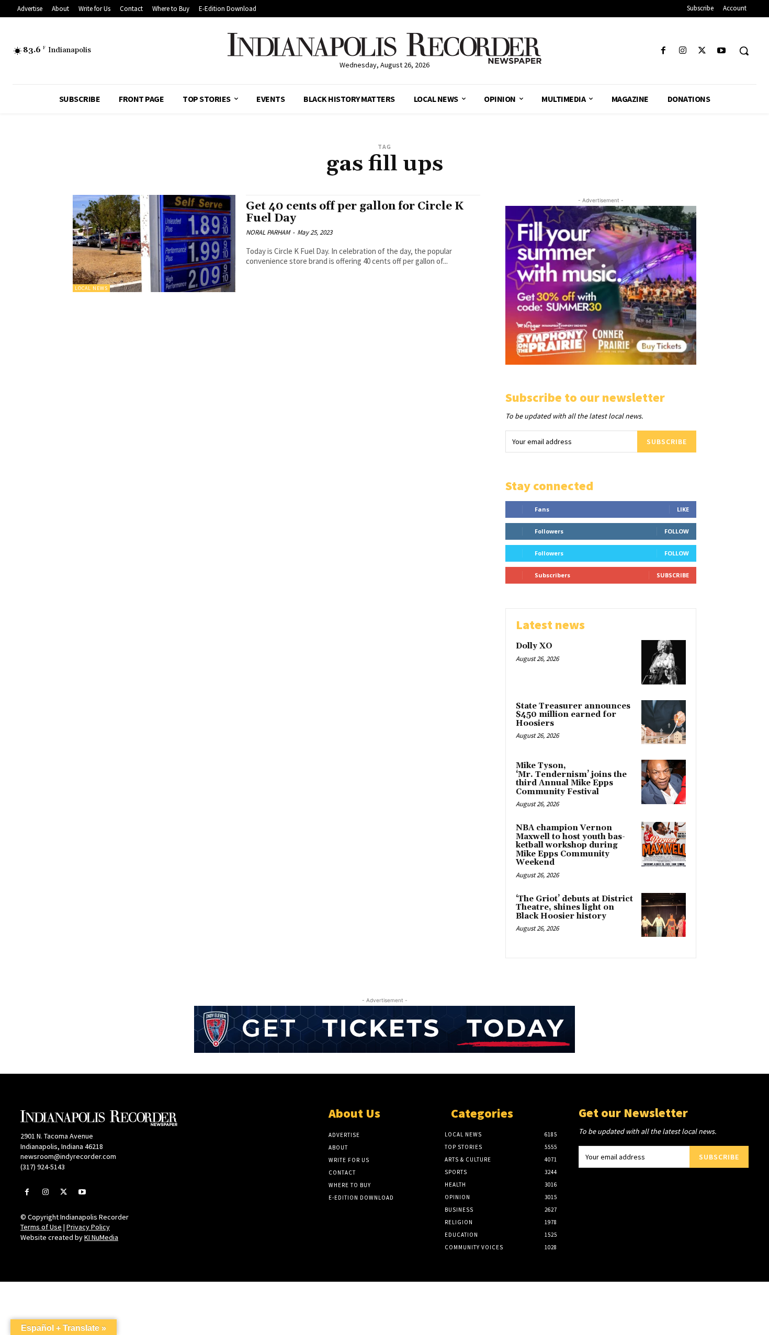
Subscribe (667, 441)
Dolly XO (534, 646)
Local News (91, 288)
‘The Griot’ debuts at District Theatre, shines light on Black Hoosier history (574, 907)
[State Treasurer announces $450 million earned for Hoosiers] (663, 722)
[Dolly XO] (663, 662)
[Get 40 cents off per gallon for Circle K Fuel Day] (154, 244)
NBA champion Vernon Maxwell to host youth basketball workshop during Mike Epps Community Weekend (570, 845)
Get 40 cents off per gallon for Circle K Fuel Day (354, 212)
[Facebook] (663, 51)
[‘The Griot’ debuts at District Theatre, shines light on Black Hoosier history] (663, 915)
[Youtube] (722, 51)
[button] (743, 50)
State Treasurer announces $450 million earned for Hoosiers (573, 714)
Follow (676, 531)
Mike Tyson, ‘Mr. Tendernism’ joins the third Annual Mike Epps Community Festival (571, 779)
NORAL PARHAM (268, 232)
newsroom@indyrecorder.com (68, 1156)
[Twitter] (702, 51)
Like (683, 509)
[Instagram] (682, 51)
